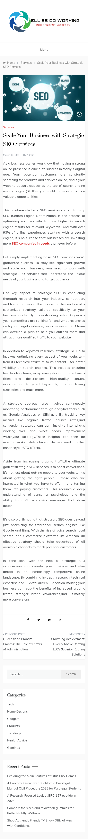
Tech (10, 704)
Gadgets (13, 719)
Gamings (13, 748)
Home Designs (17, 711)
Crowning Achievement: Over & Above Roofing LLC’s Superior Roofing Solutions (68, 647)
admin (30, 154)
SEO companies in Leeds (31, 243)
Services (8, 127)
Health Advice (17, 740)
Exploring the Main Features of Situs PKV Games (41, 776)
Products (13, 726)
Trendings (14, 733)
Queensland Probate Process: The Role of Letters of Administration (22, 644)
